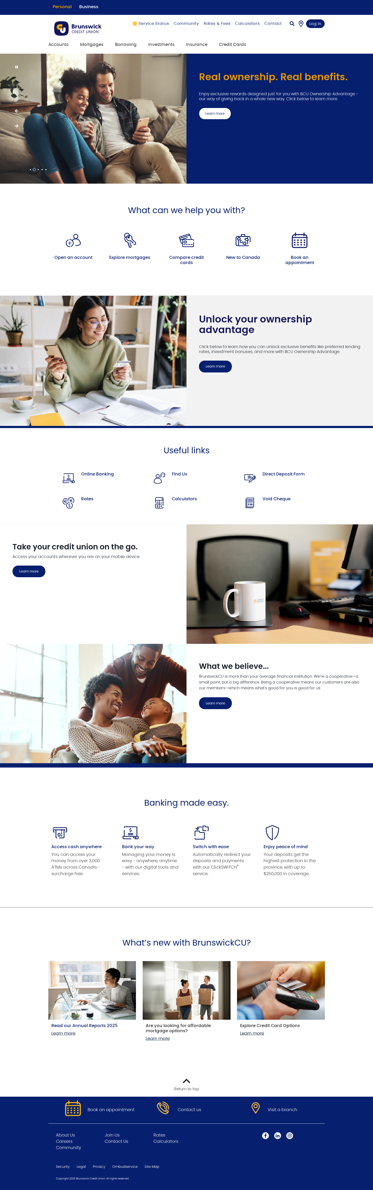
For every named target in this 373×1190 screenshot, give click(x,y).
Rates (87, 499)
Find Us (179, 474)
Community (186, 24)
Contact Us (116, 1141)
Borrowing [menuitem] (126, 44)
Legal (81, 1166)
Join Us (112, 1135)
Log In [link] (315, 24)
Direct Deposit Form (283, 474)
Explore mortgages (129, 257)
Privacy (99, 1166)
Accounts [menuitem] (58, 44)
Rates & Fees (217, 24)
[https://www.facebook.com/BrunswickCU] (265, 1136)
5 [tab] (46, 169)
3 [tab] (39, 169)
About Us (65, 1135)
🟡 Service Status (150, 24)
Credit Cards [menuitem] (232, 44)
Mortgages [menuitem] (91, 44)
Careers (64, 1141)
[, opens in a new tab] (73, 240)
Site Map (152, 1166)
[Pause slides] (16, 67)
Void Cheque (276, 499)
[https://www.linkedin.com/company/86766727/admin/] (277, 1136)
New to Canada (243, 257)
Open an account (73, 257)
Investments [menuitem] (161, 44)
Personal (62, 7)
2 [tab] (35, 169)
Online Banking (97, 474)
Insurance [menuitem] (196, 44)
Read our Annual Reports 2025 (84, 1026)
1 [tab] (31, 169)
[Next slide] (16, 126)
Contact (273, 24)
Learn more (215, 103)
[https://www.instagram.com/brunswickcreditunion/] (289, 1136)
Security (63, 1166)
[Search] (292, 24)
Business (88, 7)
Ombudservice (125, 1166)
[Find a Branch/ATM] (301, 24)
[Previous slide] (16, 111)
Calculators (247, 24)
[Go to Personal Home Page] (83, 28)
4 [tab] (42, 169)
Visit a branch (282, 1110)
